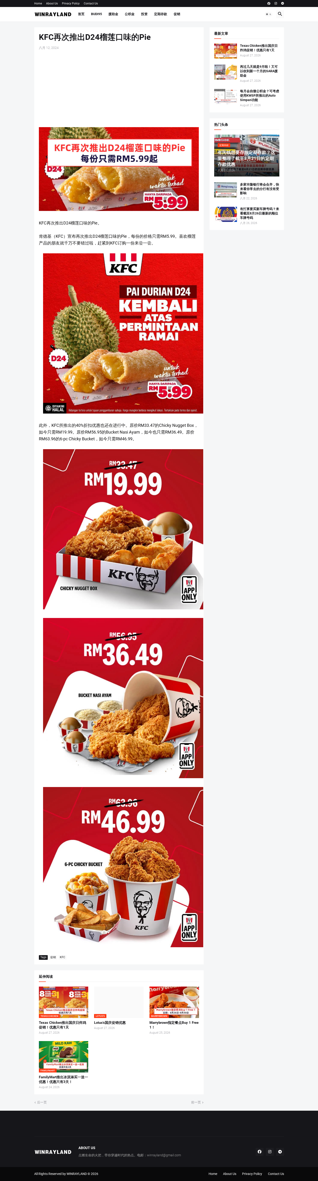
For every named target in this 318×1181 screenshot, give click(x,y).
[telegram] (282, 3)
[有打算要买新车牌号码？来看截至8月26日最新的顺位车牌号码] (225, 214)
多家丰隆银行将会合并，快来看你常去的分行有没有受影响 (259, 189)
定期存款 (160, 14)
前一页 (196, 1102)
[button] (269, 14)
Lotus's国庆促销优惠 (110, 1023)
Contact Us (91, 3)
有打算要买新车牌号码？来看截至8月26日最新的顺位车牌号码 (259, 213)
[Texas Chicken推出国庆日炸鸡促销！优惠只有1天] (225, 51)
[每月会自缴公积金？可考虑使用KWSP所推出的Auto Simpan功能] (225, 96)
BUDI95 (96, 14)
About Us (52, 3)
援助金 (113, 14)
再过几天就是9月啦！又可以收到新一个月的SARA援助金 (259, 71)
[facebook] (268, 3)
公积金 (130, 14)
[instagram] (275, 3)
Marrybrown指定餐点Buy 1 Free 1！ (174, 1025)
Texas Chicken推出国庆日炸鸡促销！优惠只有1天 (62, 1025)
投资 (144, 14)
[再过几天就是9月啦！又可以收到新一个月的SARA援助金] (225, 72)
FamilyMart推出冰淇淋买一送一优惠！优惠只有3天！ (63, 1079)
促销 (177, 14)
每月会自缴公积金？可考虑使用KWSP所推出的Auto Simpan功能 (259, 95)
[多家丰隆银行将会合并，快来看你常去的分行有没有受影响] (225, 189)
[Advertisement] (119, 88)
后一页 (42, 1102)
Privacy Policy (71, 3)
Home (38, 3)
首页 (81, 14)
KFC (62, 957)
